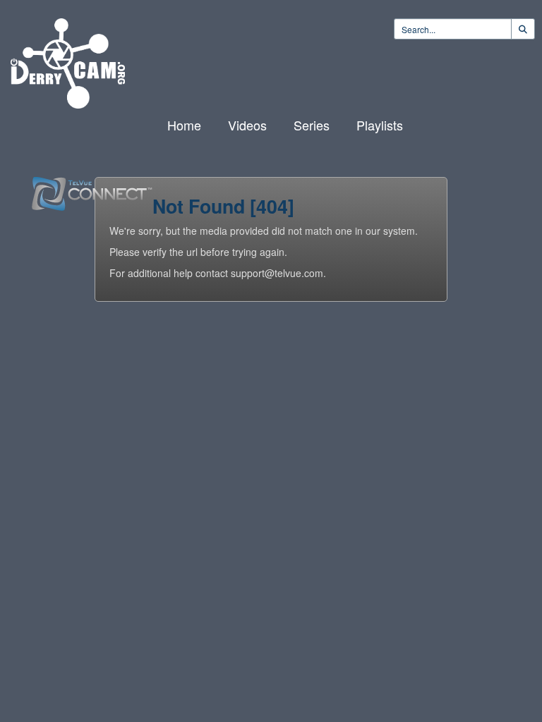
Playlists (379, 125)
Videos (247, 125)
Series (312, 125)
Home (184, 125)
